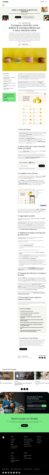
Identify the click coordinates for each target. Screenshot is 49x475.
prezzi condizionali (31, 267)
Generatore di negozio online (28, 456)
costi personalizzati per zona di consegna (36, 268)
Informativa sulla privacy (27, 469)
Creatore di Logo (29, 134)
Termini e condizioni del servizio (16, 469)
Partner (12, 442)
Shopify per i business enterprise (15, 461)
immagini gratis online (41, 141)
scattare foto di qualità (30, 138)
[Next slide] (27, 389)
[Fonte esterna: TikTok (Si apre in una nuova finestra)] (14, 472)
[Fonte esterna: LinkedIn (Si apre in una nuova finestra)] (16, 472)
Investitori (12, 440)
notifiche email (20, 269)
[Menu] (46, 2)
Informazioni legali (14, 446)
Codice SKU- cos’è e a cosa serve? (26, 311)
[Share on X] (42, 358)
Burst (29, 140)
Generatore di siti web (27, 458)
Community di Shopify (28, 446)
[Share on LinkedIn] (45, 358)
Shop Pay (12, 457)
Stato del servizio (14, 447)
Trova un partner (27, 442)
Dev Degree (39, 442)
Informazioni (13, 439)
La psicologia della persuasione (26, 314)
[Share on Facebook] (40, 358)
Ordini (24, 277)
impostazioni (43, 209)
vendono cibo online (23, 183)
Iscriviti (44, 405)
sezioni (37, 209)
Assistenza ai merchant (28, 439)
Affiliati (12, 444)
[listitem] (24, 378)
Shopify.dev (39, 439)
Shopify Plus (13, 458)
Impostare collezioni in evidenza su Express (29, 229)
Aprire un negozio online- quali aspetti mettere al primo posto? (31, 322)
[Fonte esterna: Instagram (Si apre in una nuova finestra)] (11, 472)
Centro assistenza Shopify (28, 440)
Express (22, 180)
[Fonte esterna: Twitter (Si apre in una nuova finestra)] (6, 472)
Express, (40, 82)
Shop (12, 455)
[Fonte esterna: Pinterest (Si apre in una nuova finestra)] (19, 472)
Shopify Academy (27, 444)
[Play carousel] (24, 389)
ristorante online (26, 151)
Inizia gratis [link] (42, 165)
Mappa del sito (36, 469)
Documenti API (39, 440)
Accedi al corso (23, 349)
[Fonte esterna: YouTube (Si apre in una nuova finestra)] (8, 472)
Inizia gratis (42, 1)
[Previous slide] (22, 389)
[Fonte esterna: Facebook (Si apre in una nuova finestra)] (3, 472)
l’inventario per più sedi (28, 245)
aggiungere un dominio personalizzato (33, 157)
